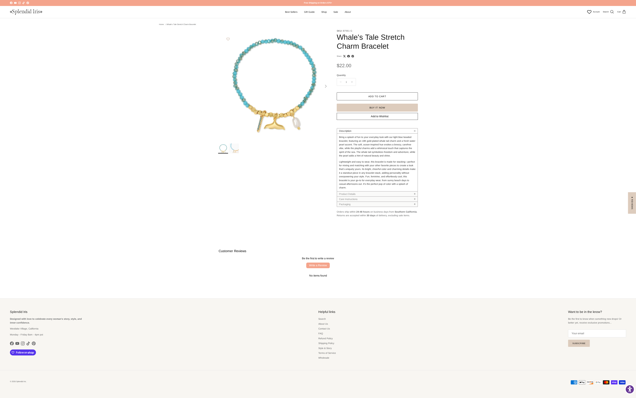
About (348, 12)
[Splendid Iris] (26, 12)
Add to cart (377, 96)
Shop (324, 12)
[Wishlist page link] (589, 12)
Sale (335, 12)
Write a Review (318, 265)
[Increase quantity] (353, 82)
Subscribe (578, 343)
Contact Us (324, 328)
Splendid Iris (21, 381)
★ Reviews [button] (632, 203)
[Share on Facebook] (348, 56)
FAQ (320, 333)
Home (161, 24)
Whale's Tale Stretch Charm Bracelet (181, 24)
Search (322, 319)
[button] (377, 130)
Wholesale (323, 357)
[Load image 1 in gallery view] (273, 84)
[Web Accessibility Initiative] (630, 389)
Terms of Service (327, 353)
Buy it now (377, 107)
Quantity (341, 75)
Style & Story (325, 348)
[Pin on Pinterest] (352, 56)
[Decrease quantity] (340, 82)
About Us (323, 324)
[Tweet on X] (344, 56)
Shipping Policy (326, 343)
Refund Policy (325, 338)
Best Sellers (291, 12)
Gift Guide (309, 12)
